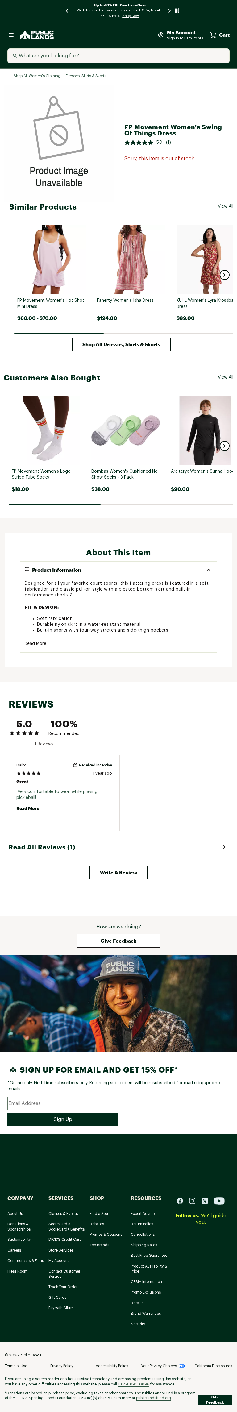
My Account (58, 1261)
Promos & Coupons (106, 1234)
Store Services (60, 1250)
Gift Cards (57, 1297)
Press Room (17, 1271)
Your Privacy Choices (159, 1366)
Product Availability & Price (149, 1269)
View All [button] (225, 206)
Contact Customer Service (64, 1273)
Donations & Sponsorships (19, 1226)
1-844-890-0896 (133, 1384)
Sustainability (19, 1239)
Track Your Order (62, 1287)
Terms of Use (16, 1366)
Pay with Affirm (61, 1308)
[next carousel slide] (169, 10)
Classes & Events (63, 1213)
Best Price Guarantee (149, 1255)
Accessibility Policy (112, 1366)
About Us (15, 1213)
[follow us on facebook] (182, 1200)
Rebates (97, 1224)
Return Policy (142, 1224)
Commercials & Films (25, 1261)
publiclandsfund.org (153, 1398)
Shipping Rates (144, 1245)
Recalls (137, 1303)
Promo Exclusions (146, 1292)
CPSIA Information (146, 1282)
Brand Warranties (146, 1313)
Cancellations (143, 1234)
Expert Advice (143, 1213)
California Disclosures (213, 1366)
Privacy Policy (61, 1366)
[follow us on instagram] (195, 1200)
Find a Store (100, 1213)
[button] (225, 275)
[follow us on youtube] (219, 1200)
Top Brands (99, 1245)
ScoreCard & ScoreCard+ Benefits (66, 1226)
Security (138, 1324)
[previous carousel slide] (67, 10)
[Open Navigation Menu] (11, 35)
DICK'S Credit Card (65, 1239)
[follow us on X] (207, 1200)
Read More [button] (35, 644)
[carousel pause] (177, 10)
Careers (14, 1250)
